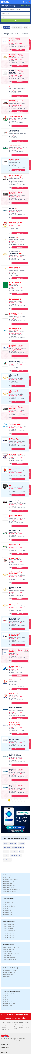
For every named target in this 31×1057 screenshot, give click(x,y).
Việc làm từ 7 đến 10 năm (9, 1003)
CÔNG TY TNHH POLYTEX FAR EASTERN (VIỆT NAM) (18, 518)
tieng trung (14, 851)
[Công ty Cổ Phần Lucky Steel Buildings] (5, 347)
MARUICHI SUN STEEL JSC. (15, 560)
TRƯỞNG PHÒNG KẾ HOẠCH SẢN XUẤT (14, 131)
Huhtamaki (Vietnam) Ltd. (15, 726)
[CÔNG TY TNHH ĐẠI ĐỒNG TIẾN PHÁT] (5, 363)
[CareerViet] (20, 1018)
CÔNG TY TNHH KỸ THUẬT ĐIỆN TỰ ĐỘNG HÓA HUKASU (17, 456)
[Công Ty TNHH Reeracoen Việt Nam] (5, 425)
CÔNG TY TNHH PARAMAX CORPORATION (15, 286)
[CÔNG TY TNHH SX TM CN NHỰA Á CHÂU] (5, 740)
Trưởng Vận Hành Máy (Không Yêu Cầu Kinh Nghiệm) (14, 723)
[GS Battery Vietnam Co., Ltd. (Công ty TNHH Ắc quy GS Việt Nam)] (5, 668)
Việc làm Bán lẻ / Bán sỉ (8, 881)
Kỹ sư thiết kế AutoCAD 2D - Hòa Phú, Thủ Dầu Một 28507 (15, 423)
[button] (26, 1)
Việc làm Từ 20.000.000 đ (9, 934)
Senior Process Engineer (11, 39)
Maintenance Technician (12, 770)
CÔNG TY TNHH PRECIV (14, 532)
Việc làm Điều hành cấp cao (9, 959)
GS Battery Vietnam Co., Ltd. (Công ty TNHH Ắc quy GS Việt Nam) (18, 668)
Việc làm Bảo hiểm (7, 883)
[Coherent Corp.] (5, 41)
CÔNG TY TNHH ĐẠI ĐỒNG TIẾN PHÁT (17, 363)
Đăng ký (22, 5)
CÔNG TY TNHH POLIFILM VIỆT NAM (16, 487)
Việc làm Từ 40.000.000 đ (9, 938)
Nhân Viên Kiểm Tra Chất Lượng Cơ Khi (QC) (12, 101)
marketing (21, 843)
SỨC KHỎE (21, 1027)
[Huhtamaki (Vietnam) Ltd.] (5, 725)
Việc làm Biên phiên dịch (9, 885)
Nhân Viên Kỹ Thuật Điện (15, 454)
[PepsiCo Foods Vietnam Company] (5, 771)
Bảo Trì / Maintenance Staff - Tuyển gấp (15, 329)
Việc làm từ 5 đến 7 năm (8, 1001)
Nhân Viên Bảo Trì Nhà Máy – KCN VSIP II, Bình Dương (14, 738)
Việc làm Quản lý (7, 955)
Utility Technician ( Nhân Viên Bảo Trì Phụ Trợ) (12, 785)
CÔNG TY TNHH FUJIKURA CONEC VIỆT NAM (17, 441)
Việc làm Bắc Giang (7, 912)
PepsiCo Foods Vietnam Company (17, 772)
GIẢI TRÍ (15, 1028)
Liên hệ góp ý (4, 1052)
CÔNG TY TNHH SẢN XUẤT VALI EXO (17, 503)
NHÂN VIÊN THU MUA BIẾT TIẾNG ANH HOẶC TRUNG (15, 754)
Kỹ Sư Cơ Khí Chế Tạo (14, 530)
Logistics (5, 855)
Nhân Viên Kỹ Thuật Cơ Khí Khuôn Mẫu (14, 618)
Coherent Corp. (13, 42)
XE (9, 1027)
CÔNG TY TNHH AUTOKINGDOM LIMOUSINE (16, 58)
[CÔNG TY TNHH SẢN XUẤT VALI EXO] (5, 502)
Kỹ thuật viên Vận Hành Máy (15, 588)
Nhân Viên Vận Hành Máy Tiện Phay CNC (12, 192)
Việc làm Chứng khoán (8, 887)
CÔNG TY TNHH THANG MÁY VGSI (16, 331)
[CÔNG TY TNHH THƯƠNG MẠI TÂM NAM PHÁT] (5, 470)
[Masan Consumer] (5, 652)
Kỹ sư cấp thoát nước (18, 847)
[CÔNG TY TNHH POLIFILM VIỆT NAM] (5, 486)
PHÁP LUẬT (4, 1029)
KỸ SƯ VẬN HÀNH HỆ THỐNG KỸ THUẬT (15, 252)
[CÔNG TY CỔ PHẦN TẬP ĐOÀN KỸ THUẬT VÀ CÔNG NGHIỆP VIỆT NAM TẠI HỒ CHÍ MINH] (5, 148)
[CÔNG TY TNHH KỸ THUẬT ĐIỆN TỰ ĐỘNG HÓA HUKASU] (5, 456)
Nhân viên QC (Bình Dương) (12, 346)
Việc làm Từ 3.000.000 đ (8, 924)
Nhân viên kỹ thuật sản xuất (15, 500)
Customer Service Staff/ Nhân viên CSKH (15, 708)
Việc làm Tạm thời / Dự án (9, 972)
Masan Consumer (13, 653)
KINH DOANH (9, 1022)
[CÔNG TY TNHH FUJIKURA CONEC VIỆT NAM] (5, 440)
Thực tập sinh (7, 860)
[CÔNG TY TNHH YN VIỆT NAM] (5, 300)
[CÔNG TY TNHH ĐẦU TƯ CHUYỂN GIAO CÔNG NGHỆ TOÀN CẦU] (5, 224)
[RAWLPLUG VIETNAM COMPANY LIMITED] (5, 710)
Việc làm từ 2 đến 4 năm (8, 999)
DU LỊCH (9, 1029)
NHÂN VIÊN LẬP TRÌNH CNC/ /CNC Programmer (12, 407)
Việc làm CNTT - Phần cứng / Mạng (11, 889)
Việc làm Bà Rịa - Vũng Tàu (9, 906)
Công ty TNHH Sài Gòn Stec (15, 210)
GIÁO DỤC (27, 1022)
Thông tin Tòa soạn (5, 1047)
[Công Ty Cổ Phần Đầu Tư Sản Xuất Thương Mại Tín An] (5, 620)
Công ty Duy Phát (13, 681)
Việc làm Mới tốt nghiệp (8, 949)
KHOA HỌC (21, 1025)
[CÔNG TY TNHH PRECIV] (5, 533)
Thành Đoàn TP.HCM (5, 1049)
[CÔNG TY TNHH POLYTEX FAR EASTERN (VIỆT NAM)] (5, 517)
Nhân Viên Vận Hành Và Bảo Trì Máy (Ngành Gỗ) (15, 298)
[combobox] (15, 9)
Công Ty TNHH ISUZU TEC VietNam (17, 88)
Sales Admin (6, 847)
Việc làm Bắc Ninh (7, 914)
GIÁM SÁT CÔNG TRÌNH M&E (12, 71)
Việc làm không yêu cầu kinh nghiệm (12, 994)
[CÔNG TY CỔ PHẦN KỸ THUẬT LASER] (5, 133)
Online (21, 851)
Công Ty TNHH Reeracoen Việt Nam (17, 426)
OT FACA (13, 208)
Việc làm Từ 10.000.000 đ (9, 930)
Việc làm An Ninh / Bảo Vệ (9, 877)
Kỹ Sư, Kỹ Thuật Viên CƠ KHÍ (15, 516)
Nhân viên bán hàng (16, 855)
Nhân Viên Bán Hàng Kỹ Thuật (14, 468)
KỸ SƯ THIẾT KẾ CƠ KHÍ (14, 375)
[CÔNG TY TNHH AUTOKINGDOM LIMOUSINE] (5, 57)
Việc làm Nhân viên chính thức (10, 970)
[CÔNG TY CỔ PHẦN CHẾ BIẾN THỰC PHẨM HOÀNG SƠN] (5, 240)
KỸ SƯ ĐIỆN (13, 237)
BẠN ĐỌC (27, 1025)
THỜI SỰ (4, 1025)
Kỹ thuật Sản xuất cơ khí (15, 680)
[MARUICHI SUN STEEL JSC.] (5, 560)
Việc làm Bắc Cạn (7, 910)
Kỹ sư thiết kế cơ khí (14, 361)
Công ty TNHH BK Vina (14, 162)
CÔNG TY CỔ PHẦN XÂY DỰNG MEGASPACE (16, 178)
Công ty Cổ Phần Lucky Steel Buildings (18, 348)
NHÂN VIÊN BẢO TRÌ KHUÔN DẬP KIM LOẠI (14, 634)
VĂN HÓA (15, 1026)
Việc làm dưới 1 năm (7, 997)
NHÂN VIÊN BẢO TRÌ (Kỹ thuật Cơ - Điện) (15, 572)
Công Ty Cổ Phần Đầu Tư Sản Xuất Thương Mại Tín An (17, 621)
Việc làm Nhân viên (7, 951)
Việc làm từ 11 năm (7, 1005)
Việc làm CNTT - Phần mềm (9, 891)
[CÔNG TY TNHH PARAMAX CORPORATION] (5, 285)
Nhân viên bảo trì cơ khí (14, 484)
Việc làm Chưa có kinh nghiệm (10, 995)
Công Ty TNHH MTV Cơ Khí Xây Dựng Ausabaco (17, 118)
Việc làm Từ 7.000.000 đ (8, 928)
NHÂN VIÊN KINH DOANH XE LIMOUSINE (12, 55)
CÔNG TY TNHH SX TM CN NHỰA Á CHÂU (17, 741)
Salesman (6, 851)
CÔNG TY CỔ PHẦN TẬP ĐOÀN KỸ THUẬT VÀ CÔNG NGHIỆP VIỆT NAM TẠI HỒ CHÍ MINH (18, 147)
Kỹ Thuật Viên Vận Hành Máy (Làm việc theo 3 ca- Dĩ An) (12, 650)
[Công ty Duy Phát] (5, 682)
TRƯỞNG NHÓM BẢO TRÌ (15, 116)
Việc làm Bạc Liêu (7, 908)
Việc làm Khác (6, 976)
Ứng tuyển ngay (18, 49)
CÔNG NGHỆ (9, 1025)
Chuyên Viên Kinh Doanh (9, 843)
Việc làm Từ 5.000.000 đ (8, 926)
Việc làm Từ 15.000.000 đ (9, 932)
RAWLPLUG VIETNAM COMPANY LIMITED (16, 710)
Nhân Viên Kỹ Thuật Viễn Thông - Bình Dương (15, 314)
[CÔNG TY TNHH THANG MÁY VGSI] (5, 331)
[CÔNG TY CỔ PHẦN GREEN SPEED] (5, 315)
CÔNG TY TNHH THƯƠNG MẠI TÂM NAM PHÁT (17, 471)
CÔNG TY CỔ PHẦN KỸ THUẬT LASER (17, 133)
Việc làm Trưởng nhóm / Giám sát (11, 953)
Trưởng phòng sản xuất (15, 145)
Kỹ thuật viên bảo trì (14, 558)
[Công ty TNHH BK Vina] (5, 162)
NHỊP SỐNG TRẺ (15, 1023)
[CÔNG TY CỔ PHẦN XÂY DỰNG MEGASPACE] (5, 178)
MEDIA (4, 1022)
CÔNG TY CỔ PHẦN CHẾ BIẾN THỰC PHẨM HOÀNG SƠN (17, 239)
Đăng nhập (27, 5)
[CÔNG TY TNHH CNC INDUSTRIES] (5, 103)
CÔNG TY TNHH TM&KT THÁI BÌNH (17, 73)
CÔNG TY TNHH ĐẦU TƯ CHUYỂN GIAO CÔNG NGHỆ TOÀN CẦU (18, 224)
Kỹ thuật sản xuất (13, 693)
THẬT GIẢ (27, 1027)
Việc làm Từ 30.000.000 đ (9, 936)
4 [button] (18, 800)
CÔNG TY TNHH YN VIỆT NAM (15, 301)
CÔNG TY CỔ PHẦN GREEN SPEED (17, 316)
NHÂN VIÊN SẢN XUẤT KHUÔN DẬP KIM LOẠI (14, 438)
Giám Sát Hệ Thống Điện (15, 222)
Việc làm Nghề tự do (8, 974)
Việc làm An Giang (7, 904)
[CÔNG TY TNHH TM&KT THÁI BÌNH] (5, 73)
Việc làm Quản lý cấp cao (9, 957)
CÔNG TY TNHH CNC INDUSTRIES (17, 103)
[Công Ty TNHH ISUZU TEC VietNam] (5, 89)
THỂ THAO (21, 1022)
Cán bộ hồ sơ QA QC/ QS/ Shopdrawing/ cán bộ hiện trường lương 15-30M (15, 176)
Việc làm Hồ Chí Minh (8, 903)
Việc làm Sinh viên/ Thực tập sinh (11, 947)
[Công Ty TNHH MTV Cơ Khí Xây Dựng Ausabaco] (5, 119)
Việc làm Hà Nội (7, 901)
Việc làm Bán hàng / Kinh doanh (10, 879)
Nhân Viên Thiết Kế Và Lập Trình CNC (15, 283)
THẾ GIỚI (4, 1027)
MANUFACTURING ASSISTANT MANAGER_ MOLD (14, 160)
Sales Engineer (13, 86)
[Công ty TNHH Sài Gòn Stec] (5, 210)
